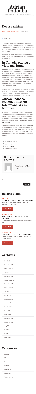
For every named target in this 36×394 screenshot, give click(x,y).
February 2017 (8, 287)
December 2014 (8, 318)
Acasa (3, 31)
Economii (7, 362)
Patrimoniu (7, 369)
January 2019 (8, 272)
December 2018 (8, 276)
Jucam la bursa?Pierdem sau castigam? (18, 200)
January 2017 (8, 291)
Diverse (6, 358)
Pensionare (7, 373)
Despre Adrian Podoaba (13, 31)
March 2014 (7, 329)
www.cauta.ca (6, 122)
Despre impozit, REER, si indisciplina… (18, 234)
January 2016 (8, 303)
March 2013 (7, 333)
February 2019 (8, 268)
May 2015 (7, 310)
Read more (7, 208)
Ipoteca (6, 365)
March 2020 (7, 261)
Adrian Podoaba (17, 9)
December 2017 (8, 284)
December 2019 (8, 265)
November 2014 (9, 322)
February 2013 (8, 337)
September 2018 (9, 280)
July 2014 (7, 326)
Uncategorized (8, 377)
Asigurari (7, 354)
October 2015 (8, 307)
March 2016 (7, 295)
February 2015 (8, 314)
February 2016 (8, 299)
